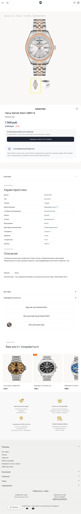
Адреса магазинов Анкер (60, 499)
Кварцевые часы (50, 207)
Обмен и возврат (8, 461)
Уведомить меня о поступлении (41, 139)
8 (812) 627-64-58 (60, 495)
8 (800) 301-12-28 (21, 495)
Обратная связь (7, 467)
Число (17, 273)
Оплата (4, 455)
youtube (34, 508)
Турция (46, 203)
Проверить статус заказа (11, 464)
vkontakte (28, 508)
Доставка (5, 452)
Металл (46, 215)
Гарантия (5, 458)
